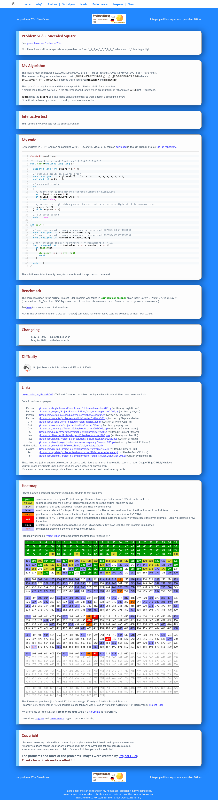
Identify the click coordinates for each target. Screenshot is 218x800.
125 (176, 561)
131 (59, 565)
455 (52, 624)
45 (144, 546)
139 (108, 565)
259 (77, 587)
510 (83, 635)
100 (176, 554)
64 (107, 550)
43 (132, 546)
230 (52, 583)
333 (71, 602)
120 (145, 561)
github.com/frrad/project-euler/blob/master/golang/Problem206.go (77, 442)
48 (163, 546)
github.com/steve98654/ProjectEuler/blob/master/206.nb (71, 445)
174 (169, 569)
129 (46, 565)
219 (139, 579)
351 (28, 606)
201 (28, 579)
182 (65, 572)
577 (34, 647)
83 (70, 554)
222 (157, 579)
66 (120, 550)
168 (132, 569)
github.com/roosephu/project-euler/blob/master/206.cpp (70, 425)
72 (157, 550)
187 (96, 572)
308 (71, 598)
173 (163, 569)
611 (89, 653)
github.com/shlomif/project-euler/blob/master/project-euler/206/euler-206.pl (82, 456)
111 (89, 561)
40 (114, 546)
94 (138, 554)
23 (163, 542)
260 (83, 587)
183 (71, 572)
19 (138, 542)
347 (157, 602)
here (29, 307)
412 (96, 616)
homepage (113, 791)
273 (163, 587)
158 (71, 569)
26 (27, 546)
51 (27, 550)
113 (102, 561)
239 (108, 583)
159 (77, 569)
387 (96, 610)
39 (107, 546)
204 (46, 579)
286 (89, 591)
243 (132, 583)
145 (145, 565)
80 (52, 554)
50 (175, 546)
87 (95, 554)
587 (96, 647)
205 (52, 579)
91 (120, 554)
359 (77, 606)
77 (34, 554)
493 (132, 628)
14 (107, 542)
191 (120, 572)
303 (40, 598)
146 (151, 565)
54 (46, 550)
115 (114, 561)
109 (77, 561)
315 (114, 598)
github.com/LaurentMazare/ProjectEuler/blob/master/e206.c (73, 432)
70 (144, 550)
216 (120, 579)
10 (83, 542)
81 (58, 554)
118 (132, 561)
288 (102, 591)
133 (71, 565)
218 (132, 579)
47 (157, 546)
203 (40, 579)
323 (163, 598)
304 (46, 598)
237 (96, 583)
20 (144, 542)
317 (126, 598)
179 (46, 572)
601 (28, 653)
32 (64, 546)
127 (34, 565)
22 (157, 542)
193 (132, 572)
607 (65, 653)
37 (95, 546)
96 (151, 554)
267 (126, 587)
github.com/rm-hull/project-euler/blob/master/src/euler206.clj (74, 449)
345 (145, 602)
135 (83, 565)
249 (169, 583)
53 (40, 550)
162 (96, 569)
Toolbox (52, 4)
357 (65, 606)
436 (89, 620)
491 (120, 628)
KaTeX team (97, 797)
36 (89, 546)
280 (52, 591)
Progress (118, 4)
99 (169, 554)
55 (52, 550)
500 (176, 628)
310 (83, 598)
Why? (39, 4)
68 (132, 550)
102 (34, 561)
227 (34, 583)
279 (46, 591)
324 (169, 598)
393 (132, 610)
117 (126, 561)
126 (28, 565)
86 (89, 554)
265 (114, 587)
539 (108, 639)
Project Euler (52, 536)
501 (28, 635)
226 (28, 583)
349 (169, 602)
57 (64, 550)
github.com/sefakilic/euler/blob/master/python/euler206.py (72, 415)
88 (101, 554)
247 (157, 583)
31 (58, 546)
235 (83, 583)
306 (59, 598)
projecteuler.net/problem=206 (43, 43)
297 (157, 591)
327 (34, 602)
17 (126, 542)
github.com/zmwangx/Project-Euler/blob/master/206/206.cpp (73, 428)
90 (114, 554)
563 (102, 643)
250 (176, 583)
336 (89, 602)
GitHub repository (166, 147)
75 (175, 550)
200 (176, 572)
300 (176, 591)
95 (144, 554)
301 (28, 598)
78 (40, 554)
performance (57, 718)
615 (114, 653)
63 (101, 550)
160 (83, 569)
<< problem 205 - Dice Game (33, 19)
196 (151, 572)
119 (139, 561)
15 (114, 542)
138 (102, 565)
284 (77, 591)
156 (59, 569)
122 (157, 561)
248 (163, 583)
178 (40, 572)
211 (89, 579)
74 (169, 550)
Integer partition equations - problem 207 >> (175, 19)
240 (114, 583)
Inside (83, 4)
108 (71, 561)
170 (145, 569)
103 (40, 561)
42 (126, 546)
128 (40, 565)
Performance (99, 4)
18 (132, 542)
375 (176, 606)
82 (64, 554)
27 (34, 546)
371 (151, 606)
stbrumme (94, 712)
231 (59, 583)
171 (151, 569)
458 (71, 624)
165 (114, 569)
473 (163, 624)
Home (27, 4)
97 (157, 554)
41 (120, 546)
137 (96, 565)
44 (138, 546)
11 (89, 542)
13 (101, 542)
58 (70, 550)
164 (108, 569)
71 (151, 550)
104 (46, 561)
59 (77, 550)
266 (120, 587)
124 (169, 561)
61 (89, 550)
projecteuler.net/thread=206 (37, 394)
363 (102, 606)
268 (132, 587)
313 (102, 598)
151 (28, 569)
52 (34, 550)
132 (65, 565)
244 (139, 583)
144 (139, 565)
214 (108, 579)
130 (52, 565)
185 (83, 572)
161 (89, 569)
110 (83, 561)
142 (126, 565)
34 (77, 546)
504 (46, 635)
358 (71, 606)
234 (77, 583)
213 (102, 579)
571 (151, 643)
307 (65, 598)
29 (46, 546)
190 (114, 572)
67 (126, 550)
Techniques (68, 4)
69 (138, 550)
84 (77, 554)
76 (27, 554)
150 (176, 565)
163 (102, 569)
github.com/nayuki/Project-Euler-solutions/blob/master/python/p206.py (78, 411)
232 (65, 583)
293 (132, 591)
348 (163, 602)
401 (28, 616)
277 (34, 591)
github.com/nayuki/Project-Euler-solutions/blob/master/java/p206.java (78, 439)
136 (89, 565)
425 (176, 616)
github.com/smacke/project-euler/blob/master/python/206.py (73, 418)
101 (28, 561)
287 (96, 591)
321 (151, 598)
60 (83, 550)
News (131, 4)
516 (120, 635)
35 (83, 546)
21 (151, 542)
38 (101, 546)
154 (46, 569)
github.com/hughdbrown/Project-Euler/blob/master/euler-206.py (75, 408)
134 (77, 565)
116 (120, 561)
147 (157, 565)
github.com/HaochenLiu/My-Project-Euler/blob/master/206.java (74, 435)
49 (169, 546)
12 (95, 542)
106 (59, 561)
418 (132, 616)
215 (114, 579)
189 (108, 572)
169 (139, 569)
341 (120, 602)
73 (163, 550)
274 (169, 587)
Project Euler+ (157, 705)
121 (151, 561)
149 (169, 565)
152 (34, 569)
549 (169, 639)
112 (96, 561)
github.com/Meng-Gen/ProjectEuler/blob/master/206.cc (70, 422)
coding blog (144, 791)
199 (169, 572)
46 (151, 546)
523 (163, 635)
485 (83, 628)
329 (46, 602)
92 (126, 554)
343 (132, 602)
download (121, 147)
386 (89, 610)
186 (89, 572)
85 (83, 554)
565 (114, 643)
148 (163, 565)
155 (52, 569)
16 (120, 542)
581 (59, 647)
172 (157, 569)
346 (151, 602)
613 (102, 653)
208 (71, 579)
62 (95, 550)
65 (114, 550)
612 (96, 653)
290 (114, 591)
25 (175, 542)
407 (65, 616)
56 (58, 550)
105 (52, 561)
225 (176, 579)
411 (89, 616)
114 (108, 561)
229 (46, 583)
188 (102, 572)
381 (59, 610)
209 (77, 579)
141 (120, 565)
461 (89, 624)
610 (83, 653)
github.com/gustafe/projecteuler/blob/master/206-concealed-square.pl (78, 452)
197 (157, 572)
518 (132, 635)
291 (120, 591)
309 (77, 598)
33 (70, 546)
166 (120, 569)
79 (46, 554)
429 (46, 620)
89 (107, 554)
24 (169, 542)
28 (40, 546)
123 (163, 561)
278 (40, 591)
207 (65, 579)
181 (59, 572)
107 (65, 561)
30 (52, 546)
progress (39, 718)
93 (132, 554)
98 (163, 554)
